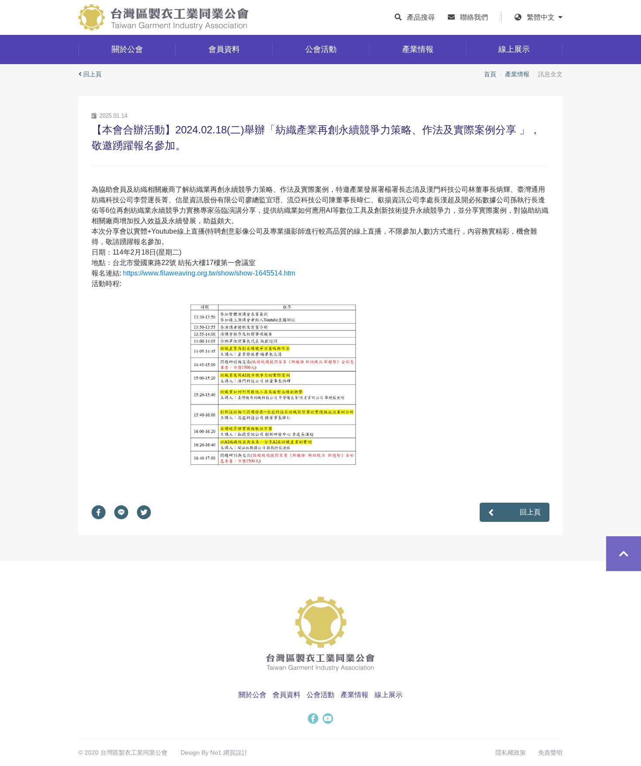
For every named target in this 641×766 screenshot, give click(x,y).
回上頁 (92, 74)
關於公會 (252, 694)
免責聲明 (550, 752)
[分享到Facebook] (103, 512)
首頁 (490, 74)
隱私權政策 (510, 752)
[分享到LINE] (125, 512)
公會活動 (320, 694)
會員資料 (286, 694)
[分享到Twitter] (148, 512)
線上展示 (388, 694)
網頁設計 (235, 752)
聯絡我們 (474, 17)
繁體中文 (542, 17)
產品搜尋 (421, 17)
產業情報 (517, 74)
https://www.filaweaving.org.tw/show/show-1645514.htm (209, 273)
